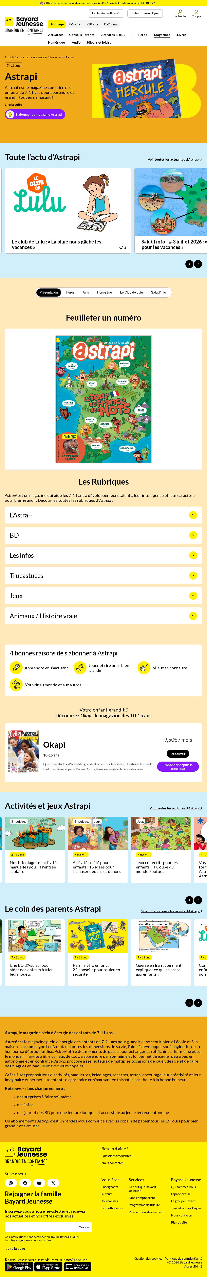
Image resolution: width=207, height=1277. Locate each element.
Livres (181, 35)
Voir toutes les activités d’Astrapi (175, 808)
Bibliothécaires (112, 1208)
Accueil (9, 57)
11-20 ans (111, 24)
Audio (76, 42)
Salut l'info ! (159, 292)
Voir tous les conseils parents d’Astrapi (170, 911)
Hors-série (104, 292)
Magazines (162, 35)
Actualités (55, 35)
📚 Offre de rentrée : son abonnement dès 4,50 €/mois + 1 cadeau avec (97, 3)
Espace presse (181, 1194)
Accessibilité (193, 1266)
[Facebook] (25, 1183)
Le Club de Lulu (131, 292)
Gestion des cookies (148, 1258)
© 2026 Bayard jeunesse (185, 1262)
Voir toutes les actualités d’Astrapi (174, 159)
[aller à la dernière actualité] (189, 264)
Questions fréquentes (116, 1156)
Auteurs (106, 1194)
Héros (142, 35)
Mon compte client (142, 1198)
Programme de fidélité (144, 1205)
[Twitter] (53, 1183)
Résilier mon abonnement (146, 1212)
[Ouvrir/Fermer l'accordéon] (193, 515)
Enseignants (109, 1187)
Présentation (49, 292)
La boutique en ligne (145, 13)
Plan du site (179, 1222)
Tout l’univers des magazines (30, 57)
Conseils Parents (81, 35)
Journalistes (109, 1201)
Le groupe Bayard (183, 1201)
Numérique (56, 42)
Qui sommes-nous (183, 1187)
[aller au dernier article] (189, 900)
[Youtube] (39, 1183)
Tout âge (57, 24)
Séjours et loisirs (98, 42)
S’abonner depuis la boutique (178, 766)
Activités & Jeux (113, 35)
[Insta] (11, 1183)
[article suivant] (198, 900)
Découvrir (178, 754)
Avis (86, 292)
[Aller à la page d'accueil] (24, 34)
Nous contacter (112, 1163)
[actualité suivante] (198, 264)
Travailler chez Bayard (186, 1208)
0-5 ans (74, 24)
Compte (196, 16)
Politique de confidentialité (183, 1258)
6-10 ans (92, 24)
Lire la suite (13, 104)
